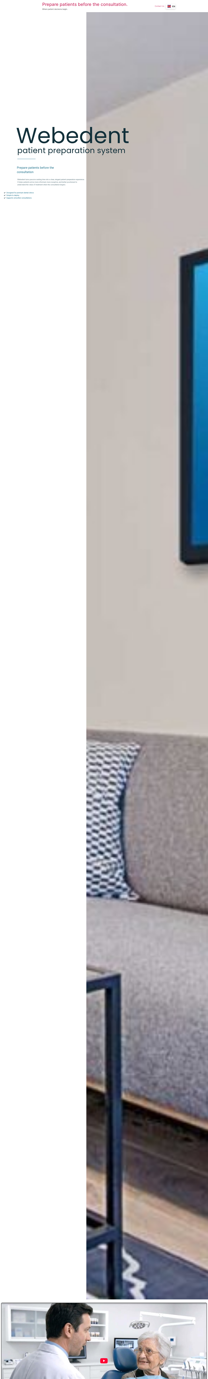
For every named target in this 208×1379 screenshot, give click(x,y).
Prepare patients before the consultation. (85, 4)
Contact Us (159, 6)
